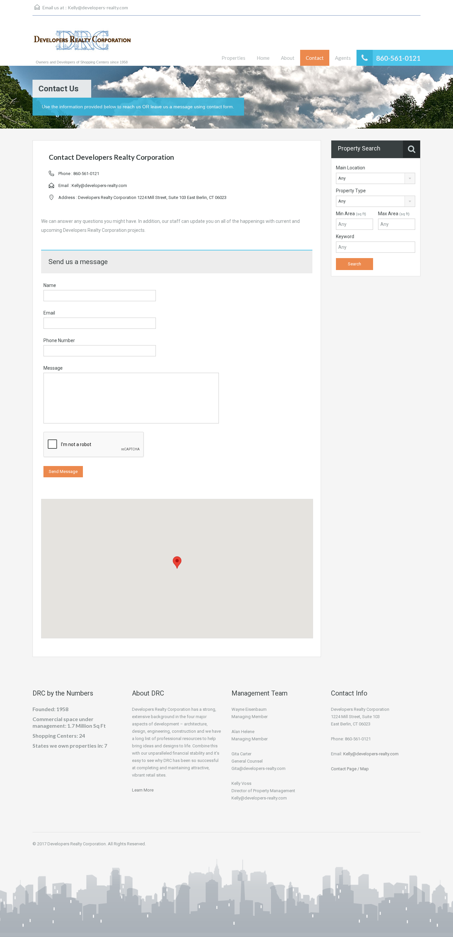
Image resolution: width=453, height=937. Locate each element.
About (287, 58)
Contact (315, 58)
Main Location (350, 167)
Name (49, 285)
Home (263, 58)
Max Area (394, 213)
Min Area (351, 213)
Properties (233, 58)
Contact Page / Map (350, 768)
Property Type (351, 190)
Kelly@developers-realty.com (98, 7)
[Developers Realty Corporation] (82, 44)
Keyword (345, 236)
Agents (343, 58)
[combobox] (375, 178)
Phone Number (59, 340)
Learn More (143, 790)
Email (49, 313)
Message (53, 368)
